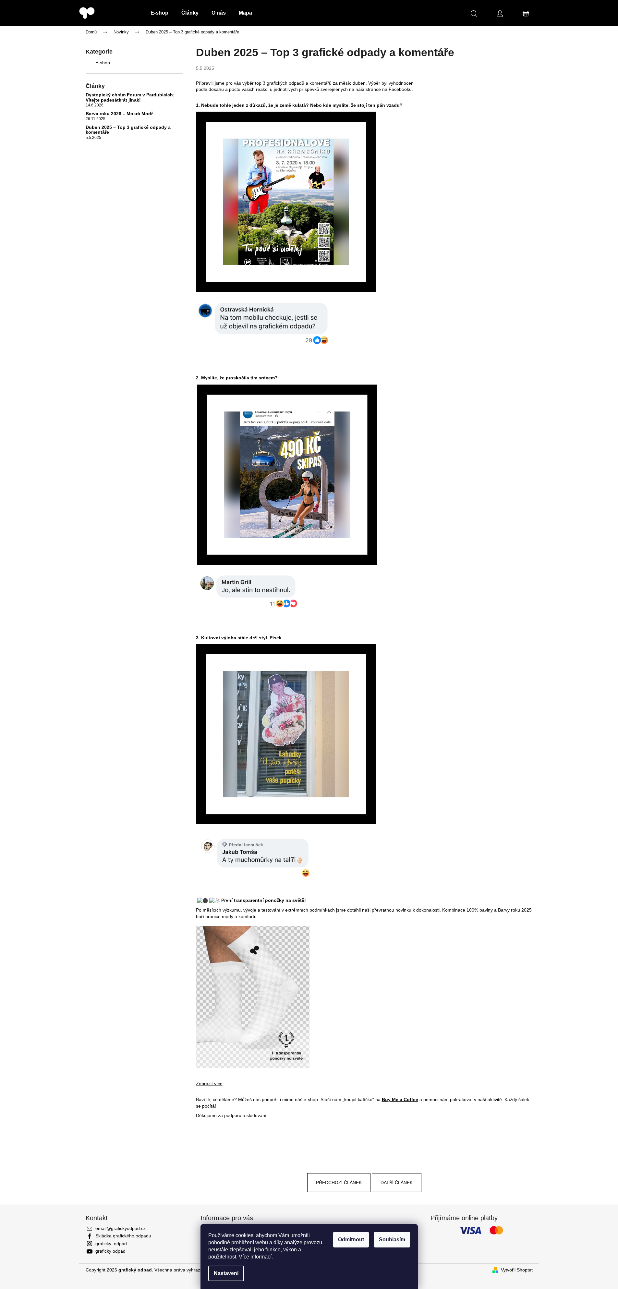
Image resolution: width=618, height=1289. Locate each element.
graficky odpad (110, 1251)
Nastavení (226, 1273)
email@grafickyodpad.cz (120, 1228)
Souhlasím (392, 1239)
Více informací (255, 1256)
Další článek (397, 1182)
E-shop (102, 62)
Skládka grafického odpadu (123, 1235)
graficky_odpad (111, 1243)
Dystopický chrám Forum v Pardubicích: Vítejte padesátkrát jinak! (130, 97)
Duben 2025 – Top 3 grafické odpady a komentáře (128, 130)
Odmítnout (351, 1239)
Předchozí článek (339, 1182)
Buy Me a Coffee (400, 1099)
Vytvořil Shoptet (517, 1269)
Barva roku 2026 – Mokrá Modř (119, 113)
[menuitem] (159, 13)
